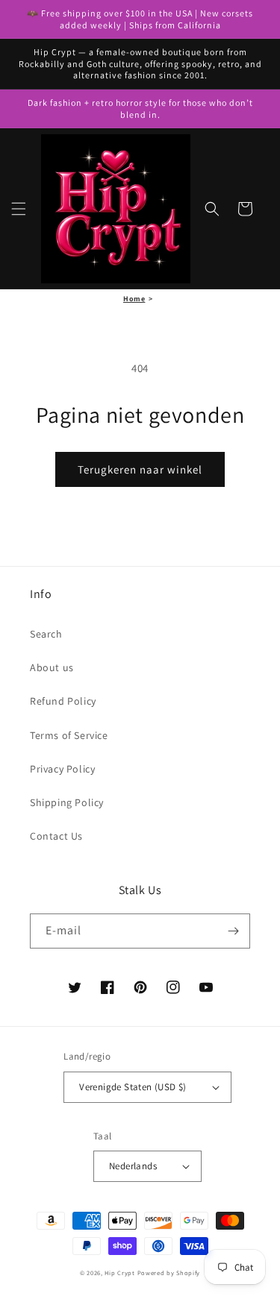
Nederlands (133, 1166)
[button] (18, 208)
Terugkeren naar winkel (140, 469)
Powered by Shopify (169, 1272)
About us (52, 667)
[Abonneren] (233, 931)
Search (46, 634)
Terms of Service (69, 735)
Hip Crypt (119, 1272)
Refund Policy (63, 701)
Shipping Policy (67, 802)
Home (134, 298)
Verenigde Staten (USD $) (133, 1087)
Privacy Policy (62, 769)
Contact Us (56, 836)
